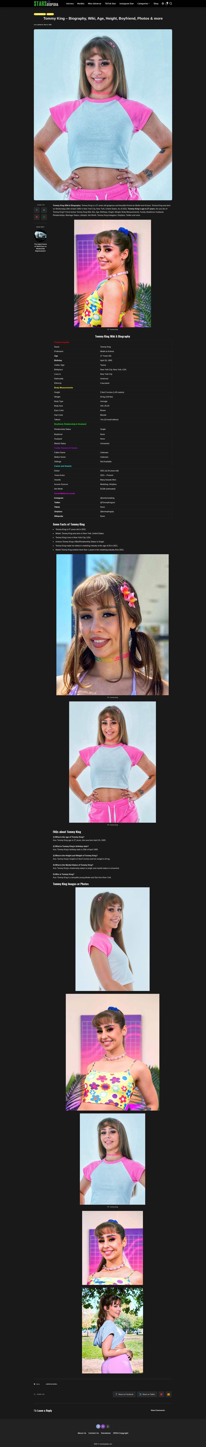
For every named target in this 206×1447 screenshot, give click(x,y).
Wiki (50, 14)
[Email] (169, 1394)
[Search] (170, 3)
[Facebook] (37, 210)
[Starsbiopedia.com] (46, 3)
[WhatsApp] (44, 217)
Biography (40, 14)
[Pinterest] (37, 217)
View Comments (158, 1410)
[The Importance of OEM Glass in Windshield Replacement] (40, 236)
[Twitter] (44, 210)
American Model (51, 1384)
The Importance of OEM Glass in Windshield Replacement (40, 247)
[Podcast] (108, 1426)
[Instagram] (103, 1426)
